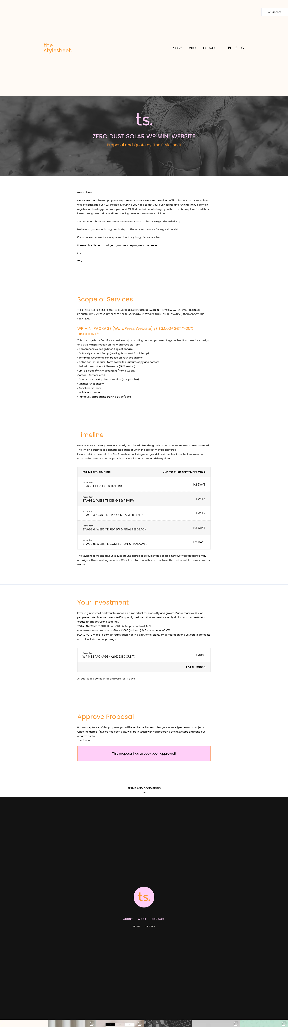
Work (192, 47)
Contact (209, 47)
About (177, 47)
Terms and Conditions (144, 788)
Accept (277, 12)
